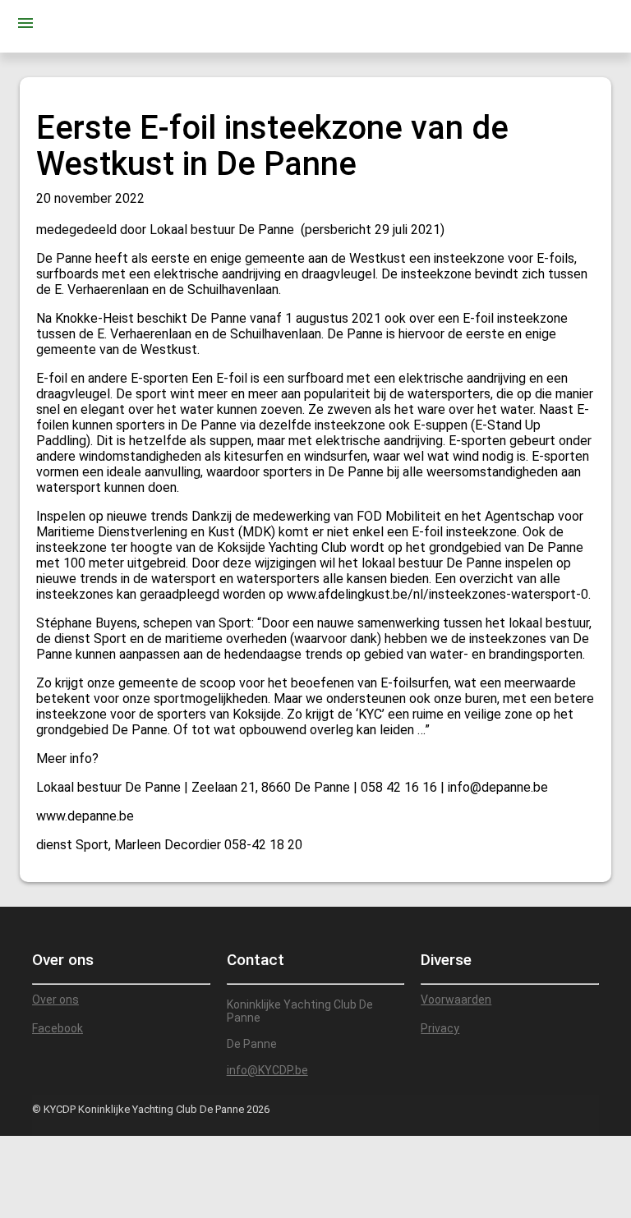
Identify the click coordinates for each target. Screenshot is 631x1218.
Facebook (57, 1028)
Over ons (55, 999)
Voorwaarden (456, 999)
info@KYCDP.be (267, 1070)
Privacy (440, 1028)
